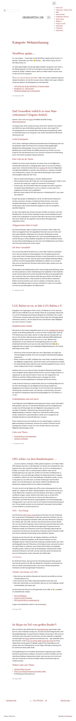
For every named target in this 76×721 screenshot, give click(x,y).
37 (36, 700)
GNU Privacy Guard (29, 515)
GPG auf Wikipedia (20, 596)
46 (46, 700)
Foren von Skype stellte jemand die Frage (39, 641)
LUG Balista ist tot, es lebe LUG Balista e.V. (37, 305)
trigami (31, 119)
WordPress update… (23, 53)
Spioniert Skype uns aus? (22, 669)
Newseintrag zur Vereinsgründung (25, 436)
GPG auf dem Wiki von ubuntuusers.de (26, 600)
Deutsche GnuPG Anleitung (23, 598)
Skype (27, 638)
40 (42, 700)
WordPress (69, 716)
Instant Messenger (43, 629)
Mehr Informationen (19, 122)
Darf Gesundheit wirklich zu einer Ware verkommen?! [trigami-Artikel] (34, 112)
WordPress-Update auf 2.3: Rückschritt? (27, 91)
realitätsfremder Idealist (56, 330)
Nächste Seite (66, 700)
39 (40, 700)
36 (34, 700)
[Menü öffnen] (49, 17)
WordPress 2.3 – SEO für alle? (24, 88)
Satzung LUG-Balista (21, 439)
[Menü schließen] (54, 3)
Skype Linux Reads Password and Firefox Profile (30, 671)
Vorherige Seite (10, 700)
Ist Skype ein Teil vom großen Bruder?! (34, 624)
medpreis (42, 168)
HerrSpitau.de (33, 17)
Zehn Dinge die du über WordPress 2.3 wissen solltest (31, 86)
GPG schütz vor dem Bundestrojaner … (34, 459)
